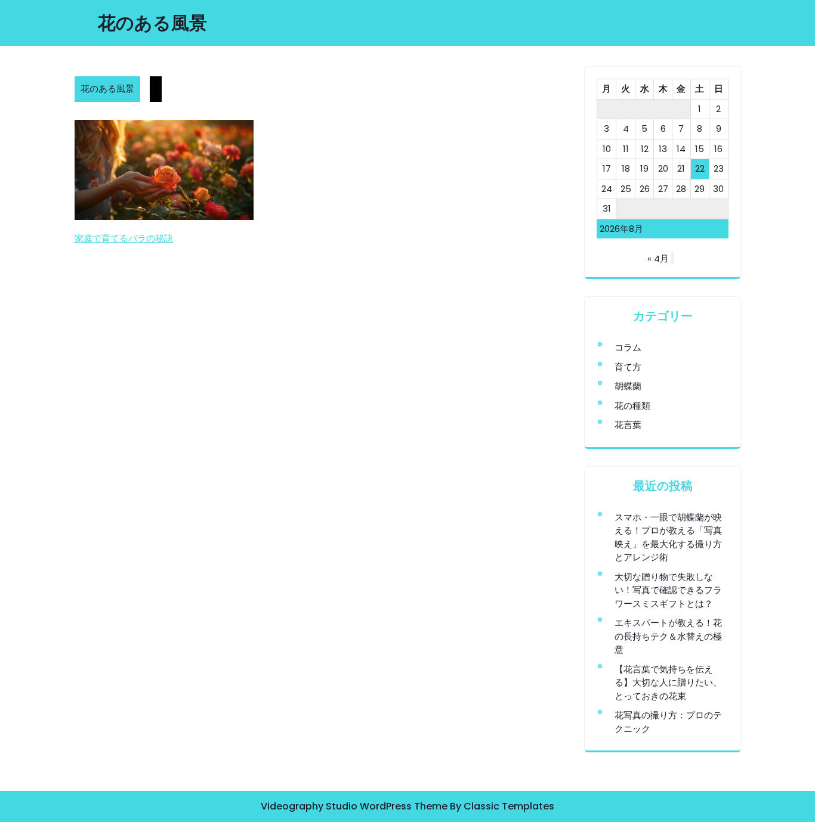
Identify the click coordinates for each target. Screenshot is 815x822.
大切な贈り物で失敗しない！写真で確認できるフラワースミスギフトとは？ (668, 590)
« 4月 (658, 258)
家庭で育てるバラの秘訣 (124, 238)
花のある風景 (152, 23)
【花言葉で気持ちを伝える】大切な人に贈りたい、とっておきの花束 (668, 682)
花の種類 (632, 405)
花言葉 (628, 424)
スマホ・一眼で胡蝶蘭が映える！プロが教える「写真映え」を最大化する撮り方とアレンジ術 (668, 537)
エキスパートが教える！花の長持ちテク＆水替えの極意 (668, 636)
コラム (628, 347)
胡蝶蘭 (628, 386)
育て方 (628, 367)
